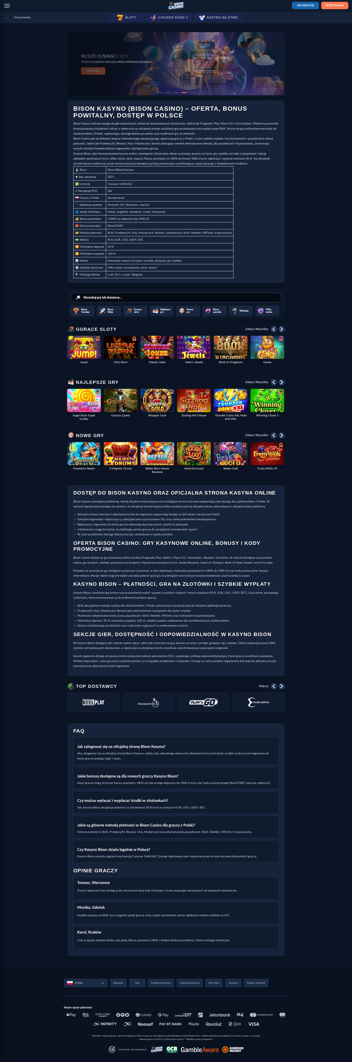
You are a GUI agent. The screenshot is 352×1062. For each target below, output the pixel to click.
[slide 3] (176, 92)
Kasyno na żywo (222, 17)
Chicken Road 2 (173, 17)
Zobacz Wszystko (256, 329)
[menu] (7, 6)
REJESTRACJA (335, 5)
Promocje (233, 983)
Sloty (130, 17)
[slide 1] (159, 92)
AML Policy (213, 983)
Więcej (263, 686)
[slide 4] (184, 92)
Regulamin (118, 983)
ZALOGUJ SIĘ (305, 5)
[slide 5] (192, 92)
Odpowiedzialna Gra (190, 983)
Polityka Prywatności (161, 983)
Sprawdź (93, 70)
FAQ (137, 983)
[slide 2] (168, 92)
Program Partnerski (256, 983)
